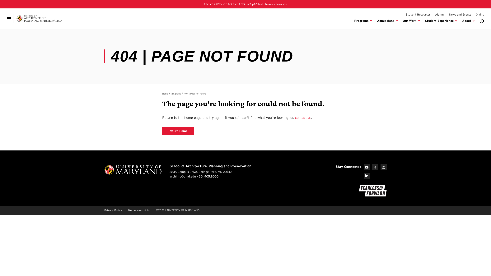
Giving (480, 14)
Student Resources (418, 14)
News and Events (460, 14)
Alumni (440, 14)
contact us (303, 118)
